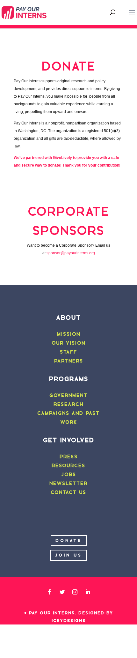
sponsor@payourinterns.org (71, 253)
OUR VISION (68, 343)
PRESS (69, 457)
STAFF (68, 352)
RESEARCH (68, 404)
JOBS (68, 474)
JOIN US (68, 555)
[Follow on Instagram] (75, 592)
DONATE (68, 540)
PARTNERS (68, 361)
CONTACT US (68, 492)
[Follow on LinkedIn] (88, 592)
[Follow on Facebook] (49, 592)
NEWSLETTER (68, 483)
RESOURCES (68, 465)
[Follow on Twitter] (62, 592)
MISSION (68, 334)
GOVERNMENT (68, 395)
